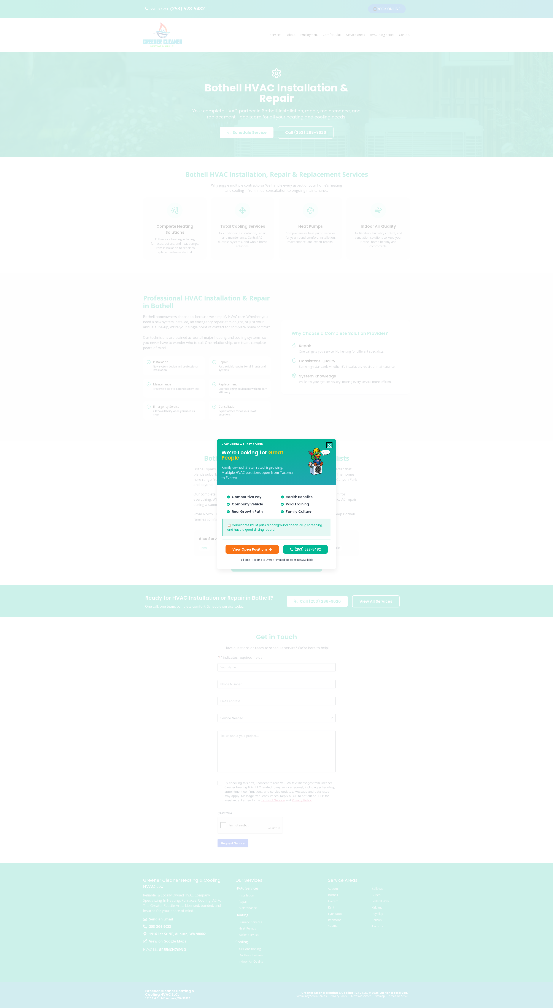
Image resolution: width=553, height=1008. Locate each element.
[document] (276, 504)
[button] (329, 445)
